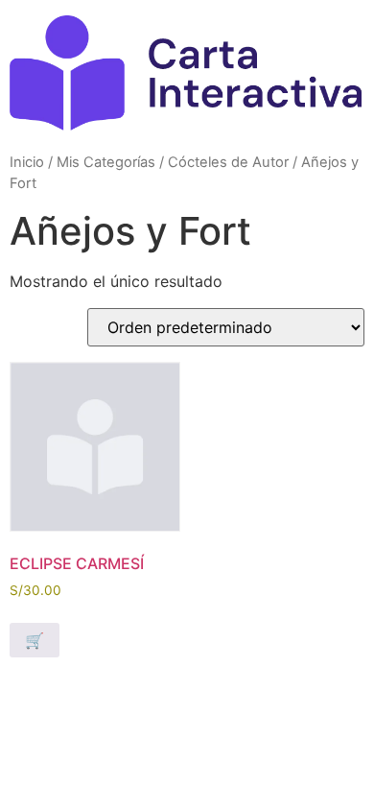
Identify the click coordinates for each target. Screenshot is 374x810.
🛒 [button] (34, 640)
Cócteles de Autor (228, 162)
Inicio (27, 162)
